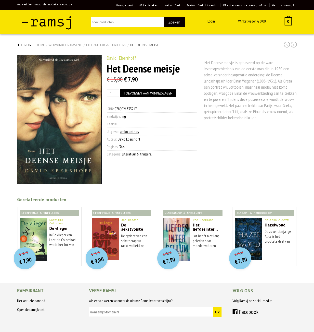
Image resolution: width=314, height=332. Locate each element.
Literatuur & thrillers (106, 45)
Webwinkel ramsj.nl (65, 45)
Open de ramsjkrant (31, 309)
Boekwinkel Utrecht (201, 5)
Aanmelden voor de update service (44, 4)
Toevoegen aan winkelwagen (148, 93)
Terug (25, 45)
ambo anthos (129, 131)
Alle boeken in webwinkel (160, 5)
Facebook (248, 312)
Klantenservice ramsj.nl (243, 5)
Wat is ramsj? (283, 5)
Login (211, 21)
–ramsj (47, 21)
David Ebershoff (121, 58)
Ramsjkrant (124, 5)
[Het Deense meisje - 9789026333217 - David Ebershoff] (59, 119)
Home (40, 45)
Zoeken (174, 22)
